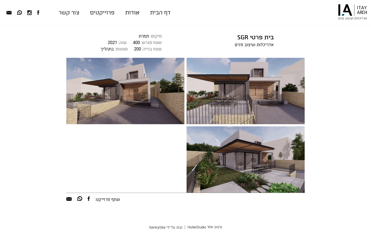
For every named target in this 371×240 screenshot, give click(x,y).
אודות (132, 12)
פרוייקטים (102, 12)
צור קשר (69, 12)
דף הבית (160, 12)
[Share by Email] (69, 199)
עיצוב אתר (204, 227)
